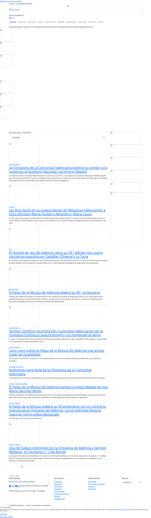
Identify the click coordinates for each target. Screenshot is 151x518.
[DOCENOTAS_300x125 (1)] (126, 150)
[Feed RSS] (14, 18)
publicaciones (45, 27)
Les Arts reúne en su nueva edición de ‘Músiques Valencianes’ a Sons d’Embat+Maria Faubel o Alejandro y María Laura (57, 212)
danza (16, 27)
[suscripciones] (126, 187)
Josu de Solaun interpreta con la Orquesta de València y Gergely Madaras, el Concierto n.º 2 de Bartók (57, 450)
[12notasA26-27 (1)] (126, 138)
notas (38, 27)
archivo (100, 22)
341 (17, 476)
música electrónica (61, 494)
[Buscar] (104, 137)
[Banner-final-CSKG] (0, 74)
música (11, 27)
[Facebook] (10, 18)
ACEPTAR (3, 514)
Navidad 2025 (59, 499)
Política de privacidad (96, 484)
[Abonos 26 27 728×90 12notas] (58, 470)
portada (13, 22)
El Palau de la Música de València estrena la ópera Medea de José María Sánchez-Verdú (58, 389)
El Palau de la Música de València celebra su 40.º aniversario (54, 292)
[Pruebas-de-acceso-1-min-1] (126, 217)
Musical (57, 496)
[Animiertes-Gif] (6, 48)
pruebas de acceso (16, 367)
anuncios (89, 27)
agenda (83, 27)
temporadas (71, 22)
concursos (32, 27)
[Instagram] (19, 486)
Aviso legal (92, 481)
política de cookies (126, 509)
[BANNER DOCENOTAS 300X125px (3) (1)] (126, 163)
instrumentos (50, 22)
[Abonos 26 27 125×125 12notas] (6, 61)
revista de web (56, 27)
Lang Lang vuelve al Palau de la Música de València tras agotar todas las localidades (56, 352)
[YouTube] (16, 486)
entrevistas (31, 22)
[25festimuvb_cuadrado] (6, 35)
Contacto (91, 486)
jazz (10, 249)
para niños (23, 27)
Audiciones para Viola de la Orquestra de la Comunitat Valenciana (50, 372)
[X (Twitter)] (12, 18)
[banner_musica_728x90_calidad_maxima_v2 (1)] (104, 9)
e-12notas (92, 22)
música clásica (14, 164)
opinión (41, 22)
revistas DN (82, 22)
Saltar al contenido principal (11, 1)
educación (22, 22)
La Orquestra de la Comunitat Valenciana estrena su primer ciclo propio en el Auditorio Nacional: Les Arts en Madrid (58, 169)
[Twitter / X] (13, 486)
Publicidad (92, 489)
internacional (67, 27)
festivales (61, 22)
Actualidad (58, 481)
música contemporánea (18, 384)
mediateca (76, 27)
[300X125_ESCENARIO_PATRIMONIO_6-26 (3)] (126, 176)
